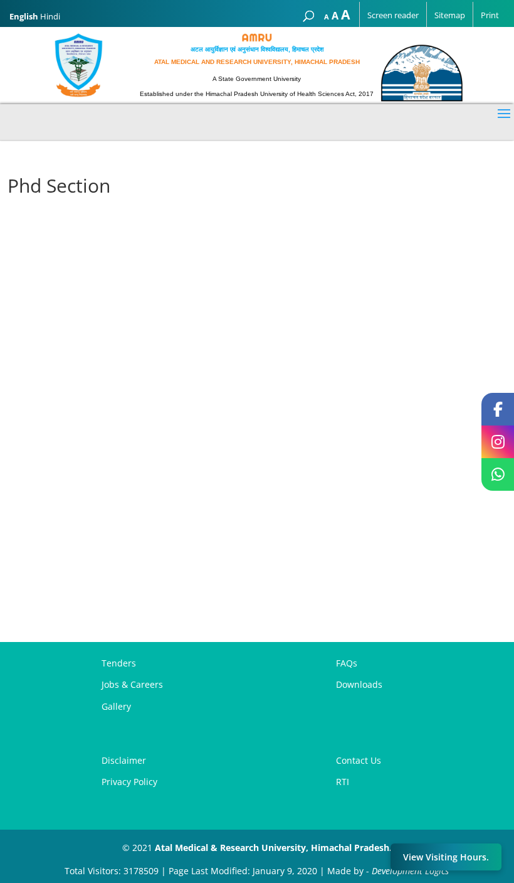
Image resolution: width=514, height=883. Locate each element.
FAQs (346, 663)
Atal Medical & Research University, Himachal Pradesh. (273, 848)
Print (490, 15)
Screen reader (393, 15)
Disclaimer (124, 760)
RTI (342, 782)
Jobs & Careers (132, 684)
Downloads (359, 684)
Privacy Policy (129, 782)
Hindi (50, 16)
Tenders (119, 663)
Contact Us (358, 760)
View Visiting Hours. (446, 857)
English (23, 16)
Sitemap (449, 15)
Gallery (116, 706)
